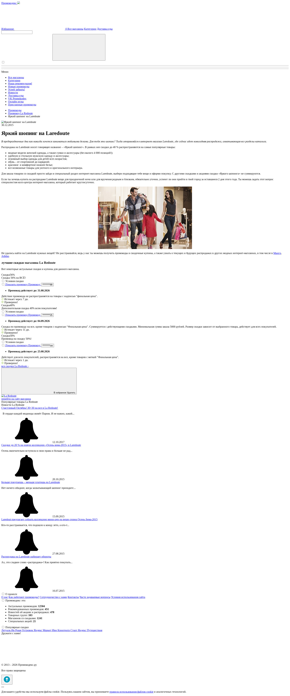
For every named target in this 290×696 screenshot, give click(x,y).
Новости (13, 92)
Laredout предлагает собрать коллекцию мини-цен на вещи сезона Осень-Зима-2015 (49, 519)
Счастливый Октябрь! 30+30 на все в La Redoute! (29, 407)
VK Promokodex (17, 98)
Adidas (5, 256)
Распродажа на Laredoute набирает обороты (26, 556)
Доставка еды (105, 28)
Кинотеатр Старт (68, 630)
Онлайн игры (16, 101)
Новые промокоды (18, 86)
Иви (55, 630)
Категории (90, 28)
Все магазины (75, 28)
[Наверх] (6, 680)
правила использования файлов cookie (131, 691)
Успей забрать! (16, 89)
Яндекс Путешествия (90, 630)
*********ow (47, 345)
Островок (28, 630)
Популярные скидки (17, 627)
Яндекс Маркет (43, 630)
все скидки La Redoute (15, 366)
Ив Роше (16, 630)
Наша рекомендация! (20, 83)
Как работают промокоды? (24, 597)
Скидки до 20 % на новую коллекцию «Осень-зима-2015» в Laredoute (41, 445)
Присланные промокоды (22, 104)
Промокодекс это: (15, 600)
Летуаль (6, 630)
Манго (277, 253)
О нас (4, 597)
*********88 (47, 284)
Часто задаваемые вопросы (95, 597)
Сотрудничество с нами (53, 597)
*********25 (47, 315)
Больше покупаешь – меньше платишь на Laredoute (30, 482)
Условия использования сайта (128, 597)
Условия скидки (14, 281)
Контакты (73, 597)
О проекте (11, 594)
